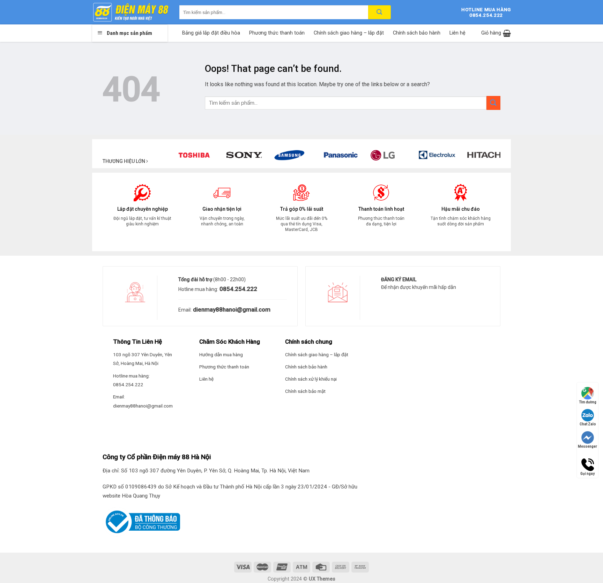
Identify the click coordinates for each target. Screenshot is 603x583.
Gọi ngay (587, 461)
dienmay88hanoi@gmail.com (231, 309)
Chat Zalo (588, 424)
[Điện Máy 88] (130, 12)
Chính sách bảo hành (416, 33)
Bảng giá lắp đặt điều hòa (211, 33)
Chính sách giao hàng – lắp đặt (349, 33)
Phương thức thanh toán (277, 33)
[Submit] (493, 103)
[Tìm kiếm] (379, 12)
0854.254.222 (237, 288)
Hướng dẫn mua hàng (221, 354)
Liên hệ (457, 33)
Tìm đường (587, 402)
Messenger (587, 446)
